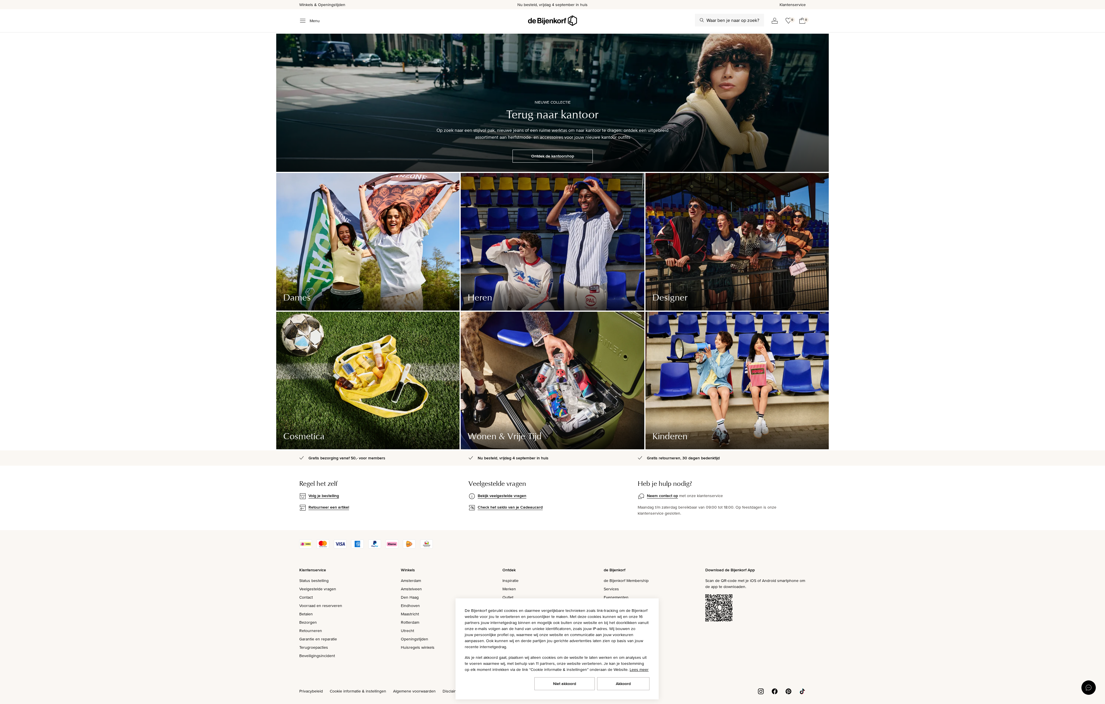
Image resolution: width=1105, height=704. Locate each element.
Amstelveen (411, 589)
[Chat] (1088, 687)
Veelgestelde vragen (317, 589)
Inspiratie (510, 580)
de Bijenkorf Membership (626, 580)
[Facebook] (774, 690)
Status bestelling (314, 580)
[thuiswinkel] (426, 547)
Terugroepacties (313, 647)
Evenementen (616, 597)
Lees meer (639, 669)
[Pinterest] (788, 690)
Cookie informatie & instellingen (358, 691)
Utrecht (407, 630)
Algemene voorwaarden (414, 691)
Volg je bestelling (323, 495)
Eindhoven (410, 605)
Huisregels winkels (418, 647)
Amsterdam (411, 580)
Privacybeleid (311, 691)
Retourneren (310, 630)
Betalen (306, 614)
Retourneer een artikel (328, 507)
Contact (306, 597)
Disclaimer (452, 691)
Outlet (507, 597)
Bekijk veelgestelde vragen (502, 495)
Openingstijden (414, 639)
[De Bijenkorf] (552, 20)
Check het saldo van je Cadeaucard (510, 507)
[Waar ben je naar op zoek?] (701, 20)
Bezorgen (308, 622)
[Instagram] (760, 690)
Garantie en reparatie (318, 639)
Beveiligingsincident (317, 655)
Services (611, 589)
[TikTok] (802, 690)
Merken (509, 589)
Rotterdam (410, 622)
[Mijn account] (774, 20)
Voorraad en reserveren (320, 605)
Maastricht (410, 614)
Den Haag (410, 597)
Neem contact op (662, 495)
